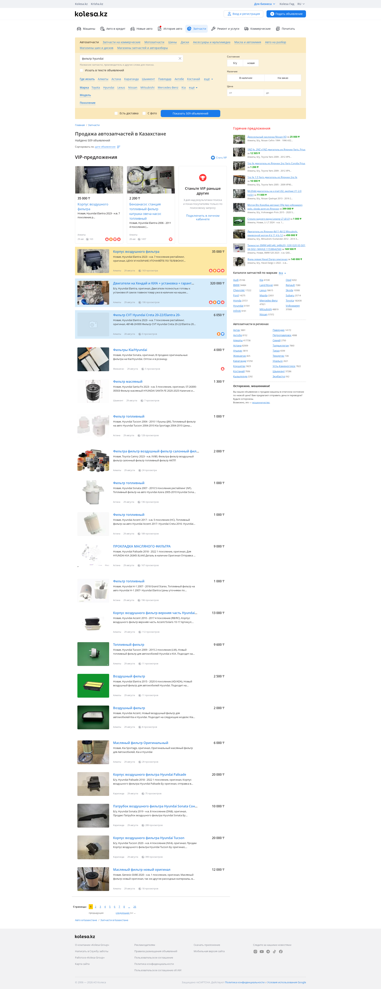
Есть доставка (129, 113)
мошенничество (261, 402)
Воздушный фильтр (129, 676)
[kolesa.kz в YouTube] (261, 951)
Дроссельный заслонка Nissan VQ (267, 136)
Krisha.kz (97, 4)
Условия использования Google (286, 982)
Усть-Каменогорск (284, 366)
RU (299, 4)
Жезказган (239, 356)
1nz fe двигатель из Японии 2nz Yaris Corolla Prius (276, 163)
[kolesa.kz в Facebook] (280, 951)
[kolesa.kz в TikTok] (274, 951)
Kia (261, 280)
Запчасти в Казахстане (114, 920)
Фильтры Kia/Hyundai (130, 350)
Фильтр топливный (128, 416)
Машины (89, 29)
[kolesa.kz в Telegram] (268, 951)
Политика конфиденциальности (154, 964)
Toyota (290, 300)
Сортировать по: (84, 146)
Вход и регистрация (246, 14)
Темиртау (278, 356)
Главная (80, 125)
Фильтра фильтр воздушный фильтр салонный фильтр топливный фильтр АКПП (178, 451)
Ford (236, 295)
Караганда (239, 361)
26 (134, 906)
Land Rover (266, 285)
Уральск (278, 361)
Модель (85, 95)
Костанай (239, 371)
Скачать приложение (207, 945)
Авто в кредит (115, 29)
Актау (236, 330)
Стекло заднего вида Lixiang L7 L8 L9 (268, 218)
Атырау (237, 350)
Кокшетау (239, 366)
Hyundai (238, 305)
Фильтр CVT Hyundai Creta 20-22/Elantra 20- (146, 315)
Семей (277, 340)
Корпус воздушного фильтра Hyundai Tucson (148, 838)
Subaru (290, 295)
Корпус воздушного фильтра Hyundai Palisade (149, 774)
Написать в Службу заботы (91, 951)
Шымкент (279, 371)
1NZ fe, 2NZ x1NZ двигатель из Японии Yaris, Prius (276, 149)
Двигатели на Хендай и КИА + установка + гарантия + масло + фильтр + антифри (177, 283)
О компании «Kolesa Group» (92, 945)
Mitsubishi (266, 309)
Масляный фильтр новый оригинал (141, 869)
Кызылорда (240, 376)
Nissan (263, 314)
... (129, 906)
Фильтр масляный (127, 381)
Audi (236, 280)
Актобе (237, 335)
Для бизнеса (263, 4)
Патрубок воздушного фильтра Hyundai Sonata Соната (156, 806)
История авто (173, 29)
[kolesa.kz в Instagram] (255, 951)
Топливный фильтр (128, 644)
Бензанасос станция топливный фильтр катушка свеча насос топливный (145, 211)
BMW (236, 285)
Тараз (276, 350)
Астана (237, 345)
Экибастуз (279, 376)
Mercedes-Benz (269, 300)
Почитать (288, 29)
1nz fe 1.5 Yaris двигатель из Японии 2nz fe (272, 177)
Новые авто (144, 29)
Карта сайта (82, 964)
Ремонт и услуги (228, 29)
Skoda (289, 290)
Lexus (263, 290)
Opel (288, 280)
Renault (290, 285)
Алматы (238, 340)
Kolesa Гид (287, 4)
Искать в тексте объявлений (104, 70)
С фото (152, 113)
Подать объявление (289, 14)
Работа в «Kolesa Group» (90, 957)
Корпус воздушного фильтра (93, 206)
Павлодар (279, 330)
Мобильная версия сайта (209, 951)
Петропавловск (282, 335)
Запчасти (94, 125)
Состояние (233, 56)
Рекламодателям (144, 945)
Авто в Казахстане (86, 920)
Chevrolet (239, 290)
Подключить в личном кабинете (202, 217)
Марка (84, 87)
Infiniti (237, 311)
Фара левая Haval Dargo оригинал (267, 259)
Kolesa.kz (81, 4)
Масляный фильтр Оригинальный (140, 743)
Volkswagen (293, 305)
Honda (237, 300)
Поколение (87, 103)
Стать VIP (221, 157)
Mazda (263, 295)
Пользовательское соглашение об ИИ (157, 970)
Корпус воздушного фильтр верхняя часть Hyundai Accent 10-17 (164, 613)
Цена (230, 86)
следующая (123, 913)
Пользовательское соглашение (153, 957)
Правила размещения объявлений (155, 951)
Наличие (232, 71)
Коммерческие (260, 29)
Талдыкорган (281, 345)
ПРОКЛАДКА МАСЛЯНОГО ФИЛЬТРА (142, 546)
